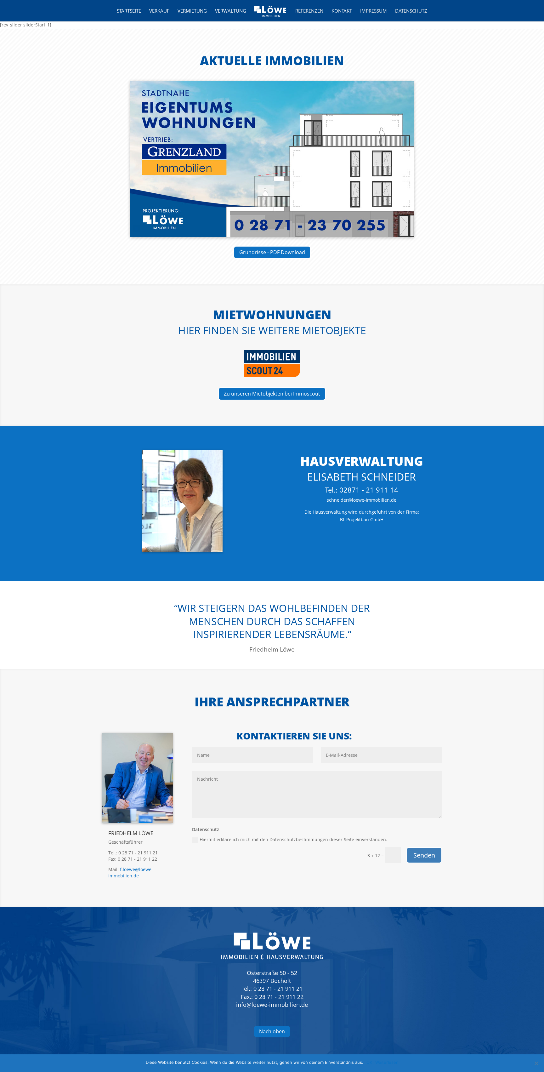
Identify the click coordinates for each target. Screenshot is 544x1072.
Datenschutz (411, 11)
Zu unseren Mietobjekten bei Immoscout (272, 393)
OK (369, 1062)
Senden (424, 855)
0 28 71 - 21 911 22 (278, 997)
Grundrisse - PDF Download (272, 252)
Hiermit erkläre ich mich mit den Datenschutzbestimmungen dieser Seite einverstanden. (293, 839)
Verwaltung (230, 11)
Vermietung (192, 11)
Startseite (129, 11)
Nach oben (272, 1031)
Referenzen (309, 11)
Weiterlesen (387, 1062)
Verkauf (159, 11)
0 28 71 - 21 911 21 (278, 988)
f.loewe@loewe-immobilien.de (130, 872)
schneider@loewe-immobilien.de (361, 500)
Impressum (373, 11)
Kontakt (342, 11)
